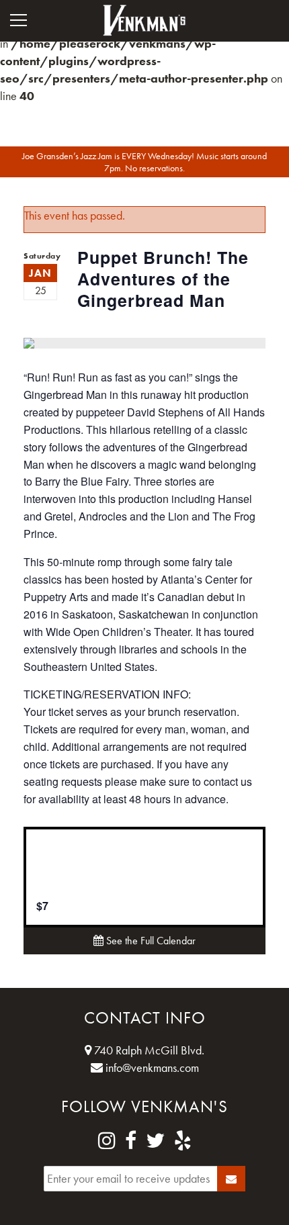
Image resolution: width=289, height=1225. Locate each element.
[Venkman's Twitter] (155, 1141)
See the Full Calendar (150, 941)
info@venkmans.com (151, 1067)
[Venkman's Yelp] (183, 1141)
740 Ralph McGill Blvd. (147, 1050)
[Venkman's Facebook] (130, 1141)
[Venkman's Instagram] (107, 1141)
